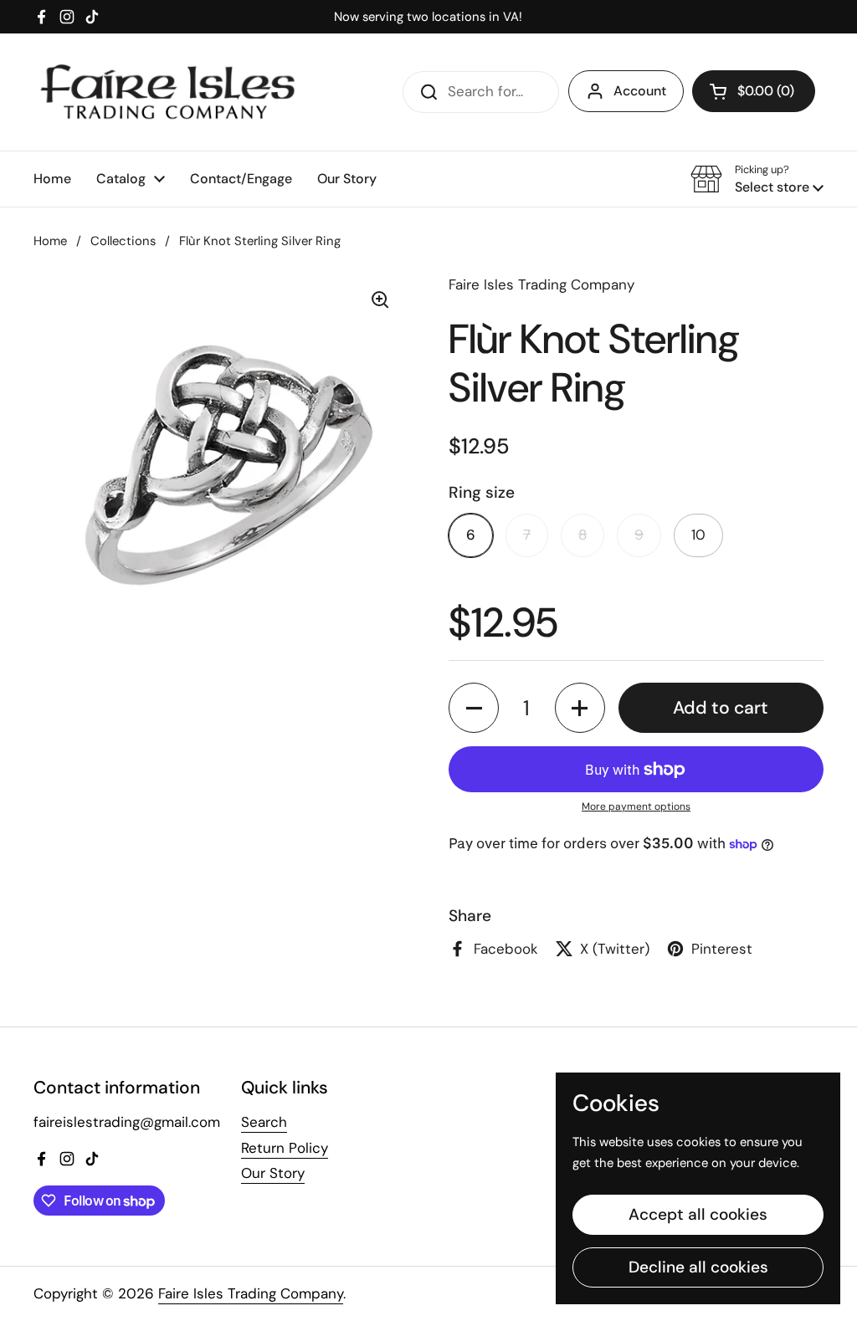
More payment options (636, 806)
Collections (123, 241)
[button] (753, 91)
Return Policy (284, 1148)
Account (639, 91)
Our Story (273, 1173)
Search (264, 1122)
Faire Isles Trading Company (250, 1293)
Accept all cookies (698, 1214)
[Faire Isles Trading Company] (167, 92)
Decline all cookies (698, 1267)
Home (50, 241)
